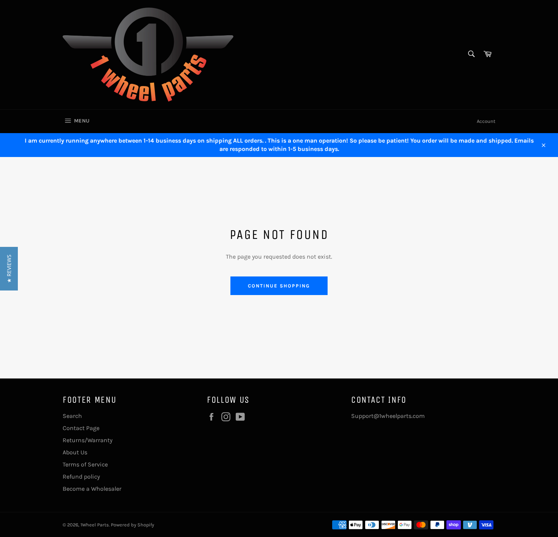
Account (486, 121)
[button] (9, 268)
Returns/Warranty (87, 440)
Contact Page (81, 428)
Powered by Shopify (132, 525)
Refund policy (81, 476)
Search (72, 415)
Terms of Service (85, 464)
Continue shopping (279, 286)
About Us (75, 452)
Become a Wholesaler (92, 488)
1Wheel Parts (94, 525)
